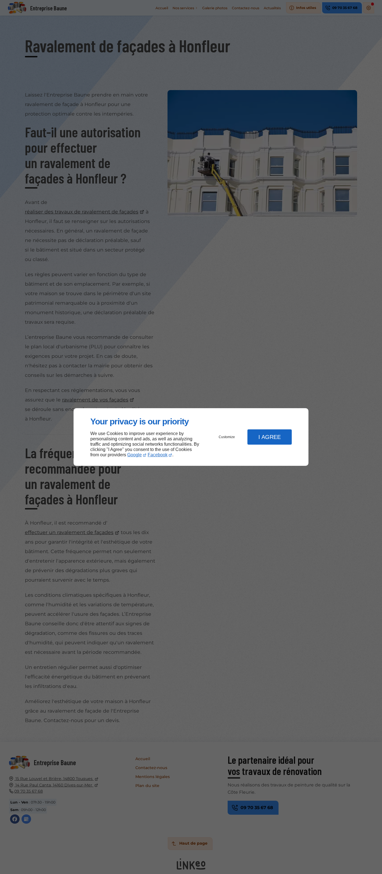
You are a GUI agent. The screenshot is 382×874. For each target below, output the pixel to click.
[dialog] (191, 437)
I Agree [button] (269, 437)
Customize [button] (227, 437)
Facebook (158, 454)
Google (134, 454)
